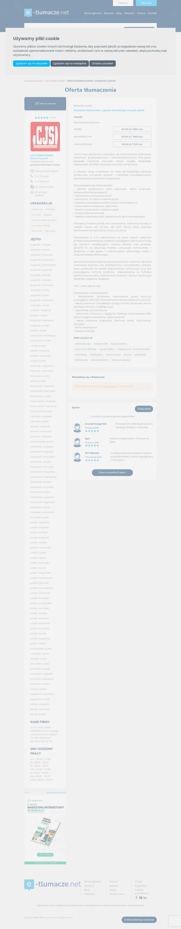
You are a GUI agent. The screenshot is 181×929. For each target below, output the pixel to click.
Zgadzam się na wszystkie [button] (31, 63)
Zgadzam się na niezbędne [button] (69, 63)
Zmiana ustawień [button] (102, 63)
